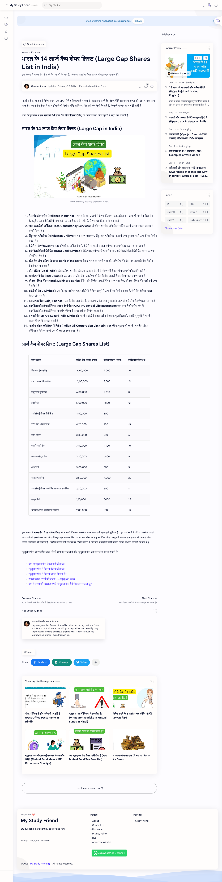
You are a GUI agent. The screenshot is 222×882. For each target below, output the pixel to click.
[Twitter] (24, 840)
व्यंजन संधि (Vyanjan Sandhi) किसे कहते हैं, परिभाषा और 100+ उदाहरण (188, 136)
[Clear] (99, 5)
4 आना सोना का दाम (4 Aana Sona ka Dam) (131, 757)
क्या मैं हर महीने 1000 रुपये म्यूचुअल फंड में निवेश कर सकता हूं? (60, 584)
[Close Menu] (214, 20)
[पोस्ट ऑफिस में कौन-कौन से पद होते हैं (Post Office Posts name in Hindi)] (45, 697)
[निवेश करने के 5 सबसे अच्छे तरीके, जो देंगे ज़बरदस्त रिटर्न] (133, 697)
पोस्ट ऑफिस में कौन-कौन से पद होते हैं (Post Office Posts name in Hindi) (42, 717)
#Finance (28, 652)
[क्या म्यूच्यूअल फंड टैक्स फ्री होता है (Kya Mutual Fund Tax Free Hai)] (89, 739)
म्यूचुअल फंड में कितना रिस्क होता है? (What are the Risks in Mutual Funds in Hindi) (87, 717)
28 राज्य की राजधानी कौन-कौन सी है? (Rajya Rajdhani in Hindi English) (187, 91)
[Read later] (140, 86)
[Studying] (190, 82)
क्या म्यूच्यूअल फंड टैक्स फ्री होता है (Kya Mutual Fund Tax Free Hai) (88, 757)
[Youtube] (34, 840)
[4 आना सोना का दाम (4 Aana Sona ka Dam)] (133, 739)
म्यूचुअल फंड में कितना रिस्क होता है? (47, 569)
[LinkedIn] (45, 840)
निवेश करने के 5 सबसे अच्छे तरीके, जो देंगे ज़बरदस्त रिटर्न (132, 715)
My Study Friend (20, 5)
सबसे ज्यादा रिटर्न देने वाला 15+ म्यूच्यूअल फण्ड (52, 579)
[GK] (183, 82)
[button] (210, 5)
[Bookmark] (204, 5)
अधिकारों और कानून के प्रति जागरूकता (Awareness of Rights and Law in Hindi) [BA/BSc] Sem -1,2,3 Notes (188, 172)
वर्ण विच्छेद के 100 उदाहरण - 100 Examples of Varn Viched (185, 153)
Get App (138, 21)
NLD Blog (93, 863)
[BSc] (188, 163)
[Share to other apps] (96, 662)
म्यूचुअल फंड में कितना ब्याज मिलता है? (47, 574)
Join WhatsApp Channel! (111, 852)
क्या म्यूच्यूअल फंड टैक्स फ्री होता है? (47, 564)
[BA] (183, 163)
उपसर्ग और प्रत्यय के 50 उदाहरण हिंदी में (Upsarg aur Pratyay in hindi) (188, 119)
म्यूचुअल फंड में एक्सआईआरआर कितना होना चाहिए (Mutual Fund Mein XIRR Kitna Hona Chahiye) (45, 759)
